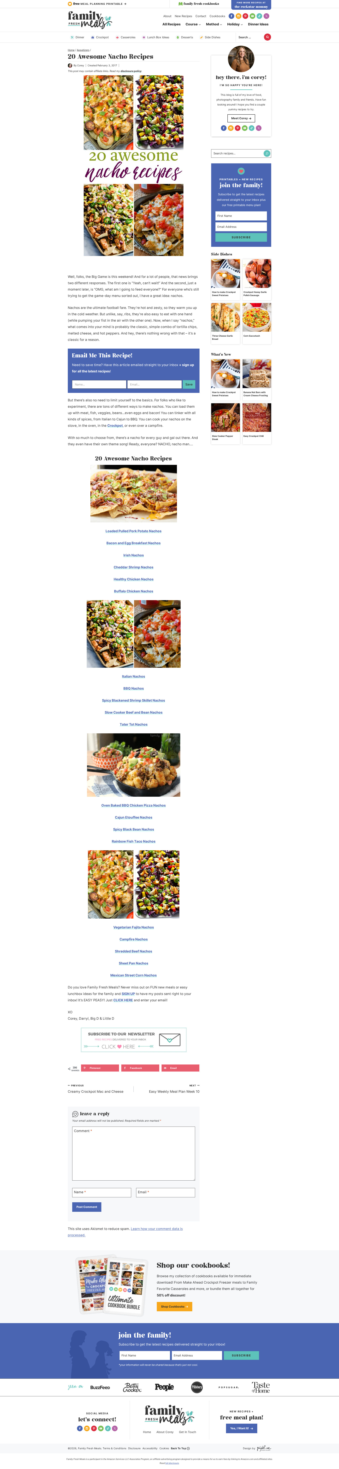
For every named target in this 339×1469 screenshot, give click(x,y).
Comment (83, 1131)
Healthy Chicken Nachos (134, 579)
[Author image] (70, 65)
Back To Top (178, 1448)
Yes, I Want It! (239, 1428)
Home (147, 1432)
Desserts (187, 37)
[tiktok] (259, 16)
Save (189, 384)
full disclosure (172, 1463)
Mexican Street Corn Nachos (133, 975)
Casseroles (128, 37)
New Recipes (183, 16)
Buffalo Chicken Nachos (133, 591)
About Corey (165, 1432)
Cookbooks (217, 16)
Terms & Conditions (114, 1448)
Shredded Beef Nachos (133, 951)
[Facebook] (231, 16)
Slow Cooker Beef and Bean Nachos (134, 712)
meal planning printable (98, 3)
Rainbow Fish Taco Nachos (134, 841)
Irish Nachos (133, 555)
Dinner (80, 37)
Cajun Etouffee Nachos (133, 817)
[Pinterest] (245, 16)
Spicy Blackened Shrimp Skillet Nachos (133, 700)
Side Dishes (212, 37)
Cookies (164, 1448)
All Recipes (171, 24)
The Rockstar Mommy (251, 6)
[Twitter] (266, 16)
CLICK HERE (123, 1000)
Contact (200, 16)
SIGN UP (128, 994)
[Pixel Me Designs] (263, 1448)
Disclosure (134, 1448)
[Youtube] (252, 16)
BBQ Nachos (133, 688)
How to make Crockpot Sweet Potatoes (224, 294)
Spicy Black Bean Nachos (133, 829)
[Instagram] (238, 16)
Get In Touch (187, 1432)
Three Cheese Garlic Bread (222, 337)
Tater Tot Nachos (134, 724)
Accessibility (150, 1448)
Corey (80, 65)
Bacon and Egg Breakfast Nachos (133, 543)
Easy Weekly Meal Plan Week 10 (174, 1089)
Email (143, 1192)
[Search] (267, 153)
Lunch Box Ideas (158, 37)
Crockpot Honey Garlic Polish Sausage (255, 294)
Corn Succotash (251, 335)
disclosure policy (131, 71)
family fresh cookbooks (201, 3)
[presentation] (225, 273)
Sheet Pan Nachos (133, 963)
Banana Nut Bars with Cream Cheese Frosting (255, 394)
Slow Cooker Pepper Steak (222, 438)
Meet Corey (239, 118)
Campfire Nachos (134, 939)
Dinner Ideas (258, 24)
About (167, 16)
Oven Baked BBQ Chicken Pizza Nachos (133, 805)
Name (80, 1192)
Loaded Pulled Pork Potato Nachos (134, 531)
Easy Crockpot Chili (253, 436)
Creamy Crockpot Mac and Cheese (95, 1089)
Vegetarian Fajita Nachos (133, 927)
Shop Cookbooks (173, 1306)
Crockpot (102, 37)
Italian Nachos (133, 676)
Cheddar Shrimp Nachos (133, 567)
